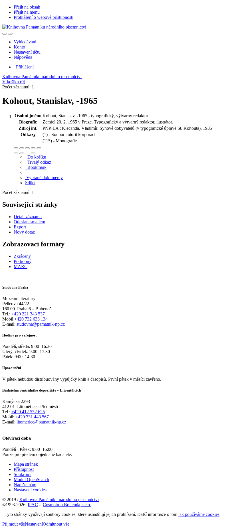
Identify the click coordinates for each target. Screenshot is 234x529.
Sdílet (30, 182)
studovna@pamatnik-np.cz (41, 324)
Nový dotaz (24, 232)
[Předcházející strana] (27, 153)
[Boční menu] (4, 34)
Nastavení (34, 524)
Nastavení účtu (27, 52)
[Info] (39, 148)
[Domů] (44, 27)
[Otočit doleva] (16, 153)
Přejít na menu (27, 12)
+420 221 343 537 (28, 313)
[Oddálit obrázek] (21, 148)
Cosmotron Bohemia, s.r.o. (67, 504)
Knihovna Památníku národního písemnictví (42, 76)
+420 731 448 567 (32, 416)
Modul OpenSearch (31, 479)
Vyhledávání (25, 41)
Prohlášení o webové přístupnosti (43, 17)
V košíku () (13, 81)
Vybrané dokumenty (44, 177)
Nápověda (23, 57)
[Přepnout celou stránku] (33, 148)
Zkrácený (22, 256)
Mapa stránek (26, 464)
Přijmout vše (13, 524)
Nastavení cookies (30, 489)
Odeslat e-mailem (29, 221)
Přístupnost (24, 469)
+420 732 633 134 (31, 319)
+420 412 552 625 (28, 411)
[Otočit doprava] (21, 153)
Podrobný (22, 261)
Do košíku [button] (35, 157)
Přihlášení (24, 66)
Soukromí (22, 474)
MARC (20, 266)
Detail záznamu (28, 216)
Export (20, 226)
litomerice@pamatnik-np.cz (41, 421)
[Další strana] (33, 153)
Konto (19, 46)
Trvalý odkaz (38, 162)
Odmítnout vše (56, 524)
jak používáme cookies (198, 514)
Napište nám (25, 484)
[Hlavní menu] (10, 34)
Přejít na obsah (27, 7)
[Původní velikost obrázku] (27, 148)
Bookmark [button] (36, 167)
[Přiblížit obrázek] (16, 148)
